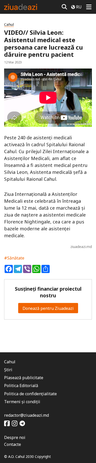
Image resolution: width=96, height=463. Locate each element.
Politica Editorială (21, 385)
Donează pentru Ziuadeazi (48, 308)
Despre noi (14, 437)
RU (79, 7)
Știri (8, 369)
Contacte (12, 444)
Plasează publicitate (23, 377)
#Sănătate (14, 258)
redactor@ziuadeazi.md (26, 415)
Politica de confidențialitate (30, 394)
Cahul (9, 24)
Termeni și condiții (22, 401)
